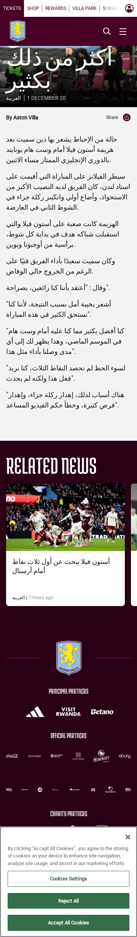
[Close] (127, 837)
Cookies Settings (68, 879)
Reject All (68, 901)
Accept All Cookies (68, 923)
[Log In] (129, 8)
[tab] (12, 8)
